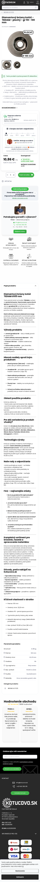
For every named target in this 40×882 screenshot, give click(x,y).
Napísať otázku (20, 231)
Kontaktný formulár (20, 793)
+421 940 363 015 (21, 225)
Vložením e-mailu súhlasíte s (18, 762)
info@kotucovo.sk (21, 222)
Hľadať (36, 7)
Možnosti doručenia (28, 165)
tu (23, 866)
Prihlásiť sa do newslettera (12, 769)
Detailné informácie (9, 108)
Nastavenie (20, 871)
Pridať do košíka (24, 175)
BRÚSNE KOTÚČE (13, 688)
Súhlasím (20, 877)
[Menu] (37, 2)
